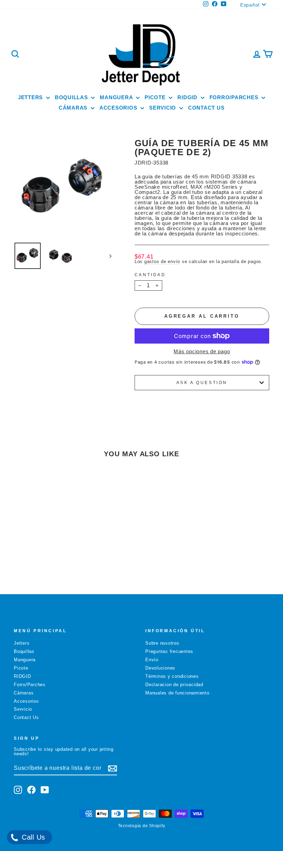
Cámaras (74, 108)
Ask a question (201, 382)
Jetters (31, 97)
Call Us (32, 837)
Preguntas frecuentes (169, 651)
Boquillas (72, 97)
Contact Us (206, 108)
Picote (156, 97)
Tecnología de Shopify (141, 825)
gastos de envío (162, 261)
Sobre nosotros (162, 643)
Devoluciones (160, 668)
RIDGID (188, 97)
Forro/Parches (234, 97)
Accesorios (119, 108)
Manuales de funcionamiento (177, 692)
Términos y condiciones (172, 676)
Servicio (163, 108)
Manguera (117, 97)
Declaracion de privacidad (174, 684)
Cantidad (150, 275)
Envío (151, 659)
